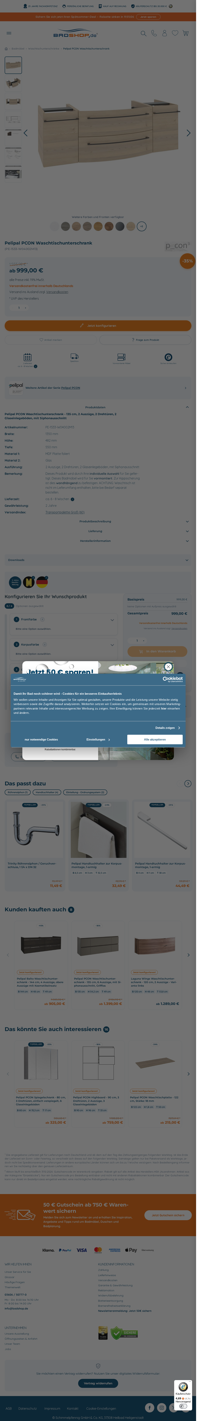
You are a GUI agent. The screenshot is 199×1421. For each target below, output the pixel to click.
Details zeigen (165, 727)
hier (164, 708)
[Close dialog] (168, 666)
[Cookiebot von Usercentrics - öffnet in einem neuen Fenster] (166, 679)
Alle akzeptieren (155, 739)
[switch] (183, 1406)
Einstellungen (95, 739)
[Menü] (190, 1382)
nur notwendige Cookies (41, 739)
